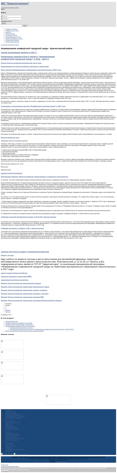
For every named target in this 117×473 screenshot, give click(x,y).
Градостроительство (12, 42)
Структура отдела (11, 35)
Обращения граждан (12, 40)
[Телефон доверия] (12, 383)
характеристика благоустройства (14, 280)
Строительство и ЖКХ (12, 422)
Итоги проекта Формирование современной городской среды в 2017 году (31, 70)
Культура (8, 424)
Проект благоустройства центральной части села (21, 63)
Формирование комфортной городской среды (20, 326)
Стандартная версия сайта (10, 7)
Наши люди (9, 444)
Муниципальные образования (15, 416)
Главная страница (11, 29)
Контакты (8, 451)
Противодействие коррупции (14, 438)
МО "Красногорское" (15, 3)
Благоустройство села (10, 137)
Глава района (9, 421)
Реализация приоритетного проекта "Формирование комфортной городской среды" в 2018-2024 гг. (42, 329)
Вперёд (7, 310)
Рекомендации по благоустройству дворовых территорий (25, 66)
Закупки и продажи (11, 440)
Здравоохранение (11, 427)
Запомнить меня (6, 21)
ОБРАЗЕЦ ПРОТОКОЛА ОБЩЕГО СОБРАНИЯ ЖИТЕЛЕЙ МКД (25, 252)
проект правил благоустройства (14, 273)
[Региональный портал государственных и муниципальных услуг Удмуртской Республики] (12, 359)
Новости (8, 32)
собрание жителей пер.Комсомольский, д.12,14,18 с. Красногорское (28, 217)
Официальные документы (13, 418)
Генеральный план (11, 321)
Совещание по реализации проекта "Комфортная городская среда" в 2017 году (33, 106)
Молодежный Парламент (13, 415)
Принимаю (4, 471)
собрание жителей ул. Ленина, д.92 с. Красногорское (22, 228)
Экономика (9, 448)
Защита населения (11, 437)
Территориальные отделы (14, 38)
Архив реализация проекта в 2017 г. (19, 52)
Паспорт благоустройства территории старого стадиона (24, 290)
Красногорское (10, 34)
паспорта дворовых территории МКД (16, 276)
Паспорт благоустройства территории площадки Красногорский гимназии (31, 300)
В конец (8, 312)
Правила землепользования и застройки (18, 323)
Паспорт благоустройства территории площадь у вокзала (24, 294)
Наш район (9, 443)
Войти (4, 23)
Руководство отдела (12, 30)
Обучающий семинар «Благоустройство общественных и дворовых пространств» (34, 177)
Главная (8, 410)
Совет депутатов (11, 413)
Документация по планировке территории (19, 324)
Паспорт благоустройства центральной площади (21, 283)
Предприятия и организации (14, 449)
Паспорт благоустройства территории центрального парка (25, 287)
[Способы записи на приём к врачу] (12, 369)
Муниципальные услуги (13, 37)
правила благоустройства (11, 173)
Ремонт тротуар (7, 255)
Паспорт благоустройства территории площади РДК (22, 297)
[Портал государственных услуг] (12, 348)
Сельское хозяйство (12, 429)
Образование (9, 426)
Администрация (10, 411)
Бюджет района (10, 446)
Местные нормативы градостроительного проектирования (24, 331)
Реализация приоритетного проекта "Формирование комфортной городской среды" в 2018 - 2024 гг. (28, 58)
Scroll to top (4, 465)
